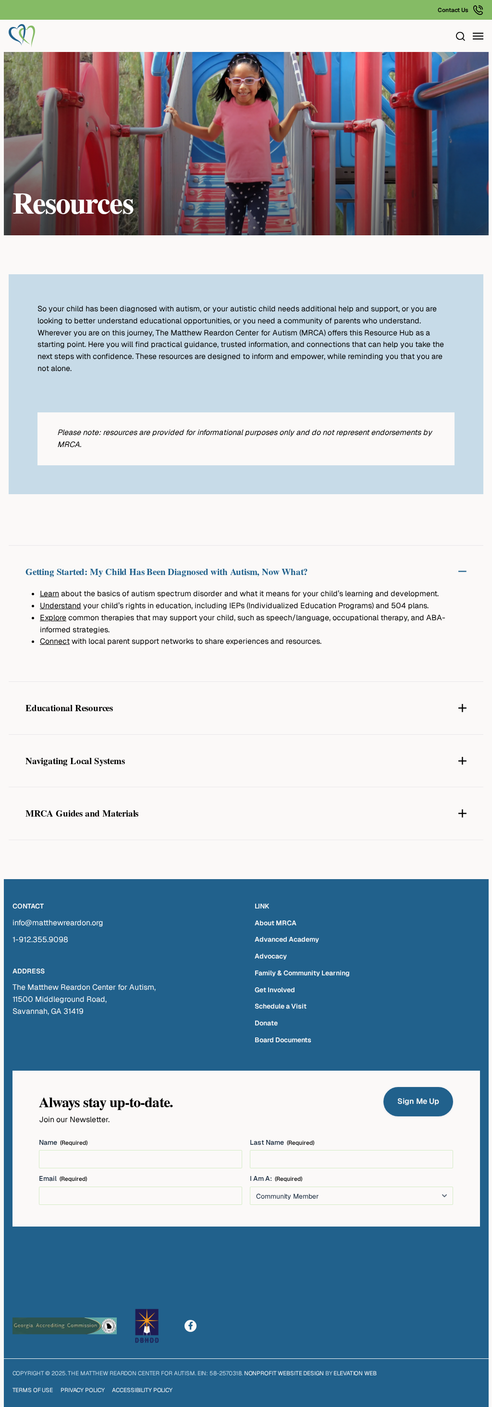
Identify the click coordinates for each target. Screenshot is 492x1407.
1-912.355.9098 (40, 939)
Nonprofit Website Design (284, 1373)
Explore (53, 618)
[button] (460, 36)
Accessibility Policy (142, 1390)
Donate (266, 1023)
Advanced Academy (287, 939)
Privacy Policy (82, 1390)
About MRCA (275, 923)
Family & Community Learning (302, 973)
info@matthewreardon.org (57, 923)
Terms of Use (32, 1390)
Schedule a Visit (281, 1006)
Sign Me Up (418, 1101)
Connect (55, 641)
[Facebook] (190, 1326)
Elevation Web (354, 1373)
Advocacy (271, 956)
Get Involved (275, 989)
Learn (49, 593)
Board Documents (283, 1040)
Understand (60, 606)
